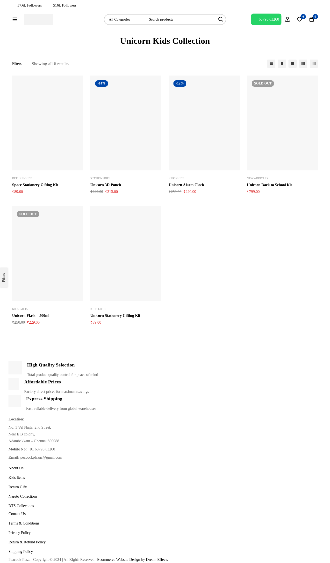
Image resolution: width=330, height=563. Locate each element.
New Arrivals (257, 178)
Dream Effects (157, 559)
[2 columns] (282, 64)
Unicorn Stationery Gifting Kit (115, 315)
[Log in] (287, 19)
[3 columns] (292, 64)
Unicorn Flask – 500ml (30, 315)
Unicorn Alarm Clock (186, 185)
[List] (271, 64)
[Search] (220, 19)
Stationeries (100, 178)
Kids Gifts (177, 178)
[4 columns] (303, 64)
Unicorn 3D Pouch (105, 185)
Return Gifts (22, 178)
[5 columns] (314, 64)
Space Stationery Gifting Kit (35, 185)
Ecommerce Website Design (118, 559)
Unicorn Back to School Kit (269, 185)
